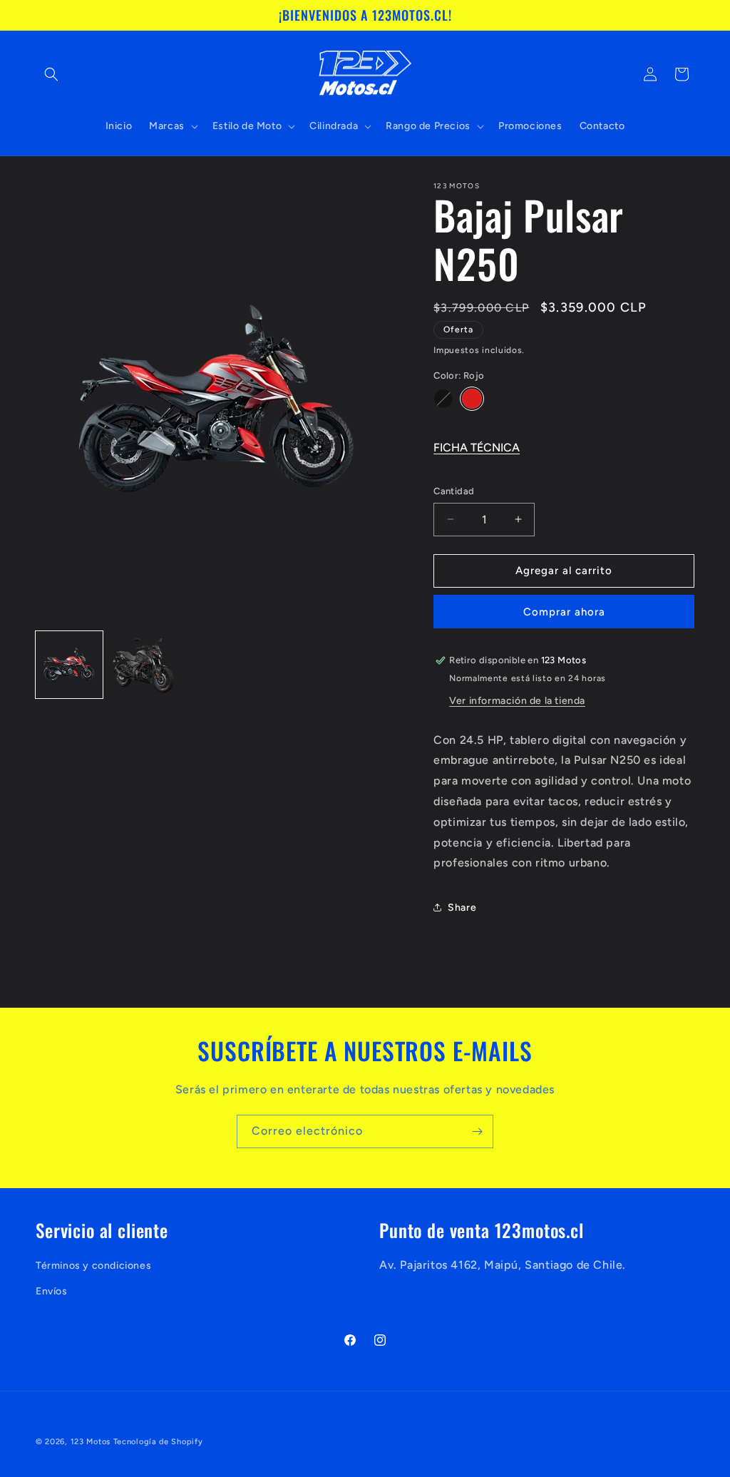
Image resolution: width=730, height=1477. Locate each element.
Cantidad (453, 491)
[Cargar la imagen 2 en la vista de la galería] (143, 664)
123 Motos (90, 1441)
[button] (51, 74)
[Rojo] (472, 399)
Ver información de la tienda (517, 701)
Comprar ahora (564, 611)
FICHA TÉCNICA (476, 447)
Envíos (52, 1291)
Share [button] (462, 907)
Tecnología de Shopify (158, 1441)
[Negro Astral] (443, 399)
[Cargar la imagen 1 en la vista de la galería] (69, 664)
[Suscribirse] (477, 1131)
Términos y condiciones (93, 1265)
